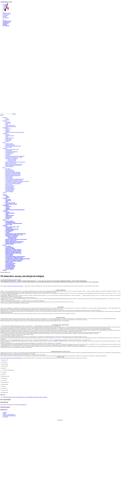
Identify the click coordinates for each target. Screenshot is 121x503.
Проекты (5, 148)
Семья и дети (8, 139)
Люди (7, 136)
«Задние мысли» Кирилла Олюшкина (14, 182)
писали (5, 285)
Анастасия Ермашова (7, 397)
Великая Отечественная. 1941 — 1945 (14, 157)
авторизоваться (23, 404)
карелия (14, 397)
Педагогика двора (12, 160)
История (5, 16)
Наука (4, 142)
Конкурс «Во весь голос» (11, 163)
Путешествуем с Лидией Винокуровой (14, 180)
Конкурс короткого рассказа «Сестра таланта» (15, 161)
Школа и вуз (8, 128)
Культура (5, 120)
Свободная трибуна (10, 135)
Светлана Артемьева (10, 185)
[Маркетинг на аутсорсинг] (60, 500)
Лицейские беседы (7, 13)
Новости (5, 117)
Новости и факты (9, 143)
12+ (4, 12)
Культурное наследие (10, 125)
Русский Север (6, 14)
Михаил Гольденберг (10, 171)
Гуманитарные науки (10, 144)
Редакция (5, 412)
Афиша (4, 192)
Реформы (8, 131)
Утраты (7, 141)
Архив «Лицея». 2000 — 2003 (12, 149)
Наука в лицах (9, 147)
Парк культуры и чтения (11, 126)
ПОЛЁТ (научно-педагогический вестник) (15, 132)
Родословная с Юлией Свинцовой (13, 172)
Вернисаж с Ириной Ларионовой (13, 174)
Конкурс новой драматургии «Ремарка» (14, 164)
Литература (5, 15)
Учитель (7, 129)
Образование (6, 127)
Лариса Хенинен (9, 176)
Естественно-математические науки (13, 145)
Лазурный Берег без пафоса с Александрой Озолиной (17, 181)
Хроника (7, 119)
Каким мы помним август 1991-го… (13, 165)
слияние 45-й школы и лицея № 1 (61, 339)
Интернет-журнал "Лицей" (15, 279)
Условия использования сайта (9, 415)
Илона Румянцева (9, 191)
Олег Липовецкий (9, 190)
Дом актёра (8, 121)
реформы (45, 397)
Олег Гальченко (9, 177)
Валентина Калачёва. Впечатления (13, 175)
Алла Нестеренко (9, 169)
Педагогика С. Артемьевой (11, 158)
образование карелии (38, 397)
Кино (7, 124)
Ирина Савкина (9, 184)
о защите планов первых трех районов (15, 285)
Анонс (7, 118)
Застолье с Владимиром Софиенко (13, 183)
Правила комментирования (9, 414)
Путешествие (8, 140)
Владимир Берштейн (10, 188)
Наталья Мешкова (9, 187)
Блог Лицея (8, 168)
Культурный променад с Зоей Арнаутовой (15, 179)
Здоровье (7, 155)
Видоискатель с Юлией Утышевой (13, 173)
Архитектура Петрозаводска (12, 151)
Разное (4, 413)
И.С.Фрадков (6, 17)
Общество (5, 133)
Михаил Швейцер (9, 166)
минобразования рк (21, 397)
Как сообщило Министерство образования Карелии (11, 357)
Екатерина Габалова (10, 189)
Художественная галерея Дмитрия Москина (15, 156)
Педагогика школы (12, 159)
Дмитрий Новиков (10, 152)
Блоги (4, 167)
